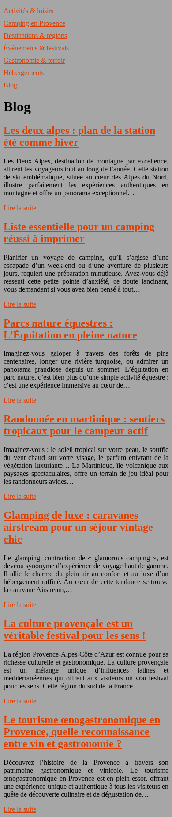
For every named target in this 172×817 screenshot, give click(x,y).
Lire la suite (20, 208)
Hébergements (24, 72)
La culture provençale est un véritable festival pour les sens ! (75, 629)
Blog (10, 85)
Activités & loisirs (28, 11)
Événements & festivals (36, 48)
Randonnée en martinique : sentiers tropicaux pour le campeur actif (84, 425)
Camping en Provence (34, 23)
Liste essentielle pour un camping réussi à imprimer (79, 232)
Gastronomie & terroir (34, 60)
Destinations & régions (35, 35)
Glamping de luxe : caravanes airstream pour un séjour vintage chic (78, 527)
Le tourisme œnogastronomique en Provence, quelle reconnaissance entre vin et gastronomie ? (82, 731)
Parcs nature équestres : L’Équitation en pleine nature (70, 329)
